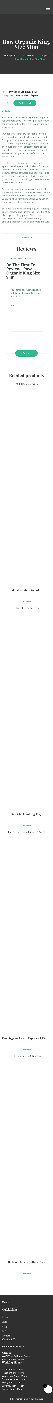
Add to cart (25, 103)
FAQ (4, 1331)
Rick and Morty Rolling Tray (26, 1262)
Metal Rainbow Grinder (26, 590)
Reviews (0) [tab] (26, 237)
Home (5, 1317)
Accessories (29, 55)
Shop (4, 1321)
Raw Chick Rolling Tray (26, 814)
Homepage (9, 55)
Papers (45, 55)
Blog (4, 1326)
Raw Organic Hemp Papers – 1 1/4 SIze (26, 1038)
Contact (6, 1335)
